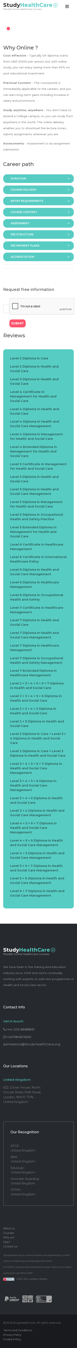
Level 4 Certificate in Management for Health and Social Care (33, 396)
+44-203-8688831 (20, 1029)
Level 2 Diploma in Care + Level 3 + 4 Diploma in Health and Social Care (38, 738)
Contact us (10, 1246)
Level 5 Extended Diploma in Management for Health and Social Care (33, 531)
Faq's (6, 1242)
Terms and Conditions (17, 1330)
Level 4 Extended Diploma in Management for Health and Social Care (33, 451)
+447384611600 (18, 1037)
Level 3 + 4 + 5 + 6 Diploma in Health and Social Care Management (33, 785)
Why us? (9, 1237)
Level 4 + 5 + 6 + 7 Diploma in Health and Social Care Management (33, 827)
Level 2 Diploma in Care (29, 358)
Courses (8, 1233)
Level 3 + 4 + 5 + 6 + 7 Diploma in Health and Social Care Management (36, 768)
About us (9, 1228)
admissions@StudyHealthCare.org (32, 1044)
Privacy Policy (12, 1334)
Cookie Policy (12, 1339)
